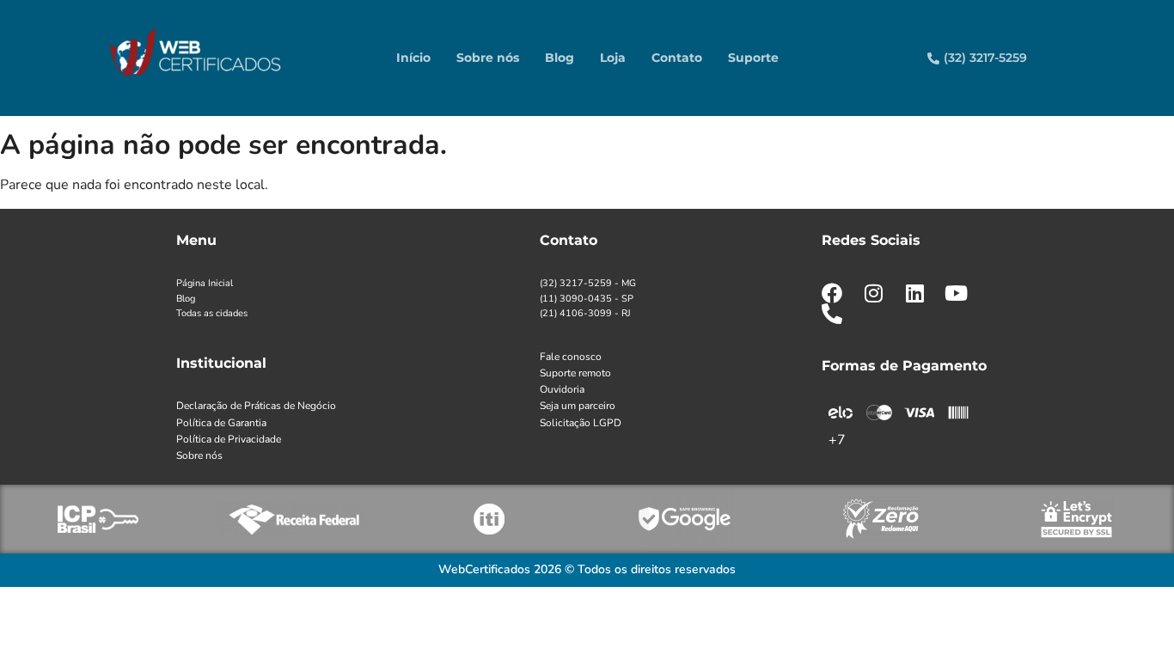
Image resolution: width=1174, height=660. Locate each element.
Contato (676, 57)
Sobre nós (487, 57)
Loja (613, 57)
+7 (837, 440)
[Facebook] (832, 293)
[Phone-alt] (832, 313)
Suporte (753, 57)
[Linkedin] (914, 293)
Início (413, 57)
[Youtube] (955, 293)
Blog (559, 57)
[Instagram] (873, 293)
